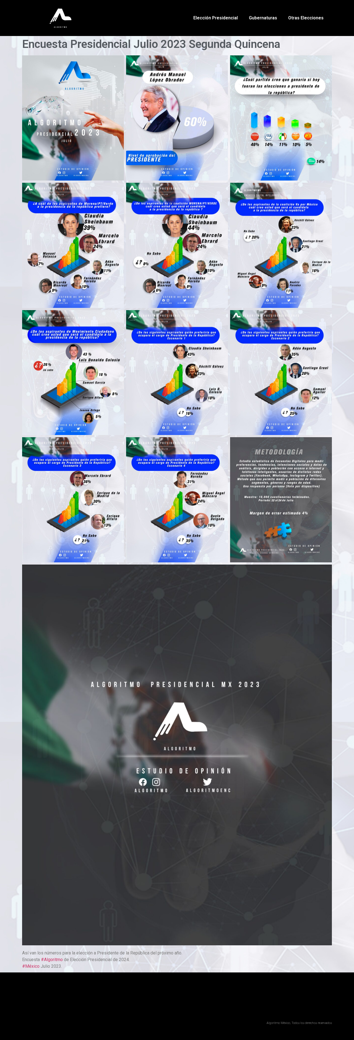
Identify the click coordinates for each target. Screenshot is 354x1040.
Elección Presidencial (215, 17)
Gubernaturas (263, 17)
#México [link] (31, 966)
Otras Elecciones (306, 17)
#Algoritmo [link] (52, 959)
